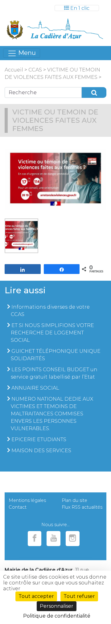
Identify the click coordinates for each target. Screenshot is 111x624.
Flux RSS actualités (82, 507)
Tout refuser (79, 596)
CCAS (35, 70)
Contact (18, 507)
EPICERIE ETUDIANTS (38, 439)
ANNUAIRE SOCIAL (35, 388)
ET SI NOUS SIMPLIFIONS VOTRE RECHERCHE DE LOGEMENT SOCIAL (52, 332)
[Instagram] (73, 538)
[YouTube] (53, 538)
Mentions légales (27, 500)
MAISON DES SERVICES (41, 450)
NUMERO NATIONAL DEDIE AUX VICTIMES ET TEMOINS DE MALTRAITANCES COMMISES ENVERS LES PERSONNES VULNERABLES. (52, 413)
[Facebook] (35, 538)
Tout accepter (36, 596)
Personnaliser (56, 606)
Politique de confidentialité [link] (56, 616)
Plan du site (74, 500)
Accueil (14, 70)
